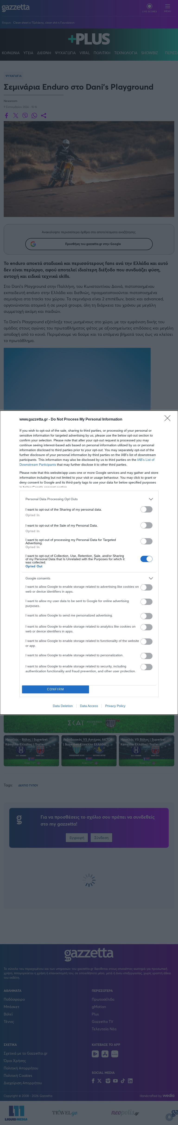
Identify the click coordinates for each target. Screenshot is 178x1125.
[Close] (169, 419)
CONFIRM (55, 689)
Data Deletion (63, 706)
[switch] (146, 509)
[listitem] (89, 499)
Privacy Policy (115, 706)
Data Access (89, 706)
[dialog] (89, 563)
